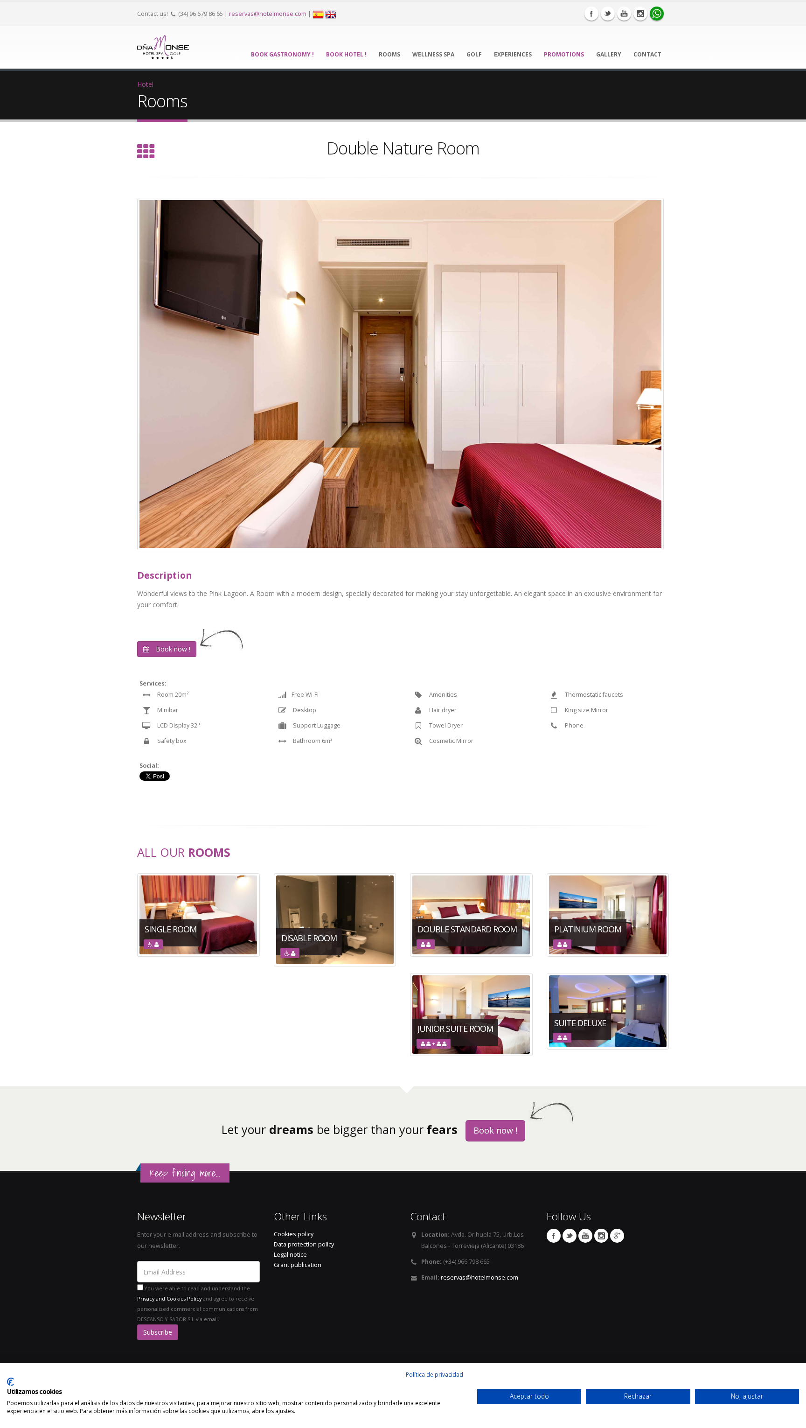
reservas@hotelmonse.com (267, 14)
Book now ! (172, 648)
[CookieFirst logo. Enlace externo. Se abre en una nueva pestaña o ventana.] (10, 1382)
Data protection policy (304, 1244)
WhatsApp (657, 14)
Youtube (624, 14)
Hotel (145, 84)
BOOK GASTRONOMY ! (282, 54)
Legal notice (290, 1255)
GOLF (474, 54)
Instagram (640, 14)
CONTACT (647, 54)
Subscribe (157, 1332)
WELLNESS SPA (433, 54)
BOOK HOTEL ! (346, 54)
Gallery (608, 54)
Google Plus (617, 1236)
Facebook (591, 14)
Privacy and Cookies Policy (169, 1298)
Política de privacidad (434, 1375)
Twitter (608, 14)
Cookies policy (293, 1234)
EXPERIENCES (513, 54)
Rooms (389, 54)
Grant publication (297, 1265)
